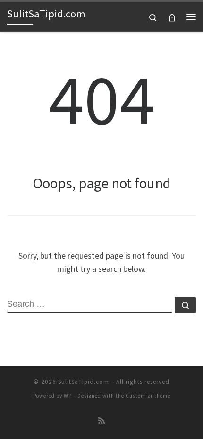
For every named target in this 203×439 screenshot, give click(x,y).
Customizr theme (148, 395)
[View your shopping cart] (172, 16)
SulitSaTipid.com (83, 382)
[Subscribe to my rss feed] (101, 421)
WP (68, 395)
